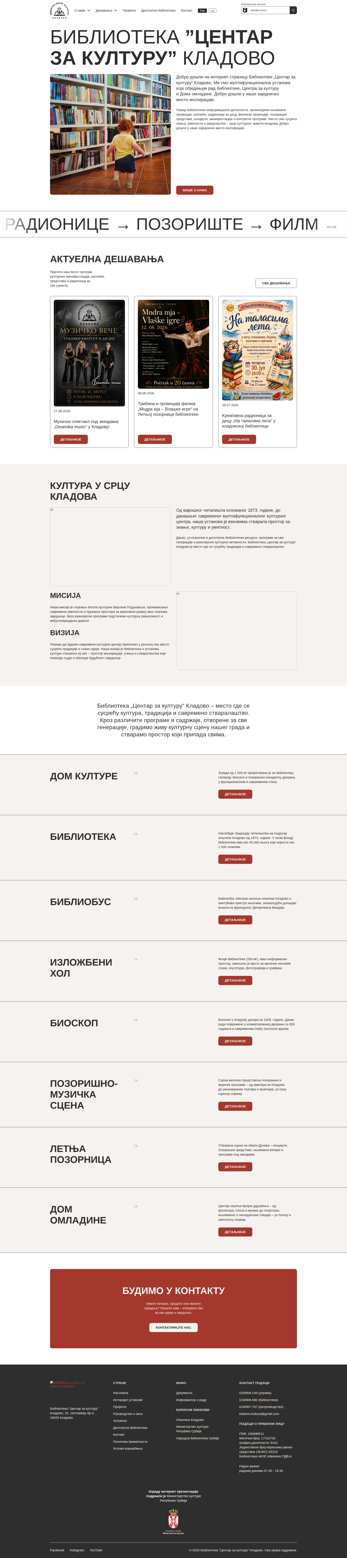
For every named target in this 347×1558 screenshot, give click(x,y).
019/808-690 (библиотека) (258, 1400)
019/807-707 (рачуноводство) (261, 1407)
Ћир (202, 10)
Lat (212, 10)
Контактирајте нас (173, 1327)
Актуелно (120, 1421)
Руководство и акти (128, 1414)
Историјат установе (128, 1400)
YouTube (96, 1550)
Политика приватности (130, 1441)
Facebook (57, 1550)
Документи (184, 1393)
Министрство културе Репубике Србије (192, 1429)
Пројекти (129, 10)
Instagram (77, 1550)
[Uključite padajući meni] (88, 10)
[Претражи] (293, 10)
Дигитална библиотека (158, 10)
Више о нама (195, 190)
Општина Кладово (190, 1420)
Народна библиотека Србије (197, 1438)
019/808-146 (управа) (255, 1393)
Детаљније (70, 439)
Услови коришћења (127, 1448)
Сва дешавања (276, 283)
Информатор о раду (191, 1400)
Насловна (120, 1393)
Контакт (186, 10)
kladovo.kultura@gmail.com (259, 1414)
